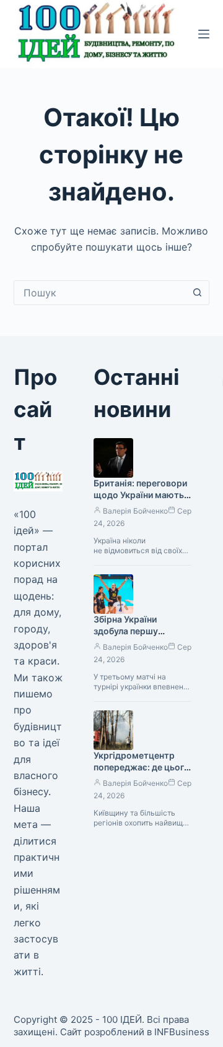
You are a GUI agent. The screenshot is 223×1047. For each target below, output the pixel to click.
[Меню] (203, 34)
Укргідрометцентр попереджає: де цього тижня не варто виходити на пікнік (142, 773)
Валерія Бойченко (135, 510)
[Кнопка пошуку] (197, 292)
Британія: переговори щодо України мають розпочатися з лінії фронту (140, 501)
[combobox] (100, 292)
